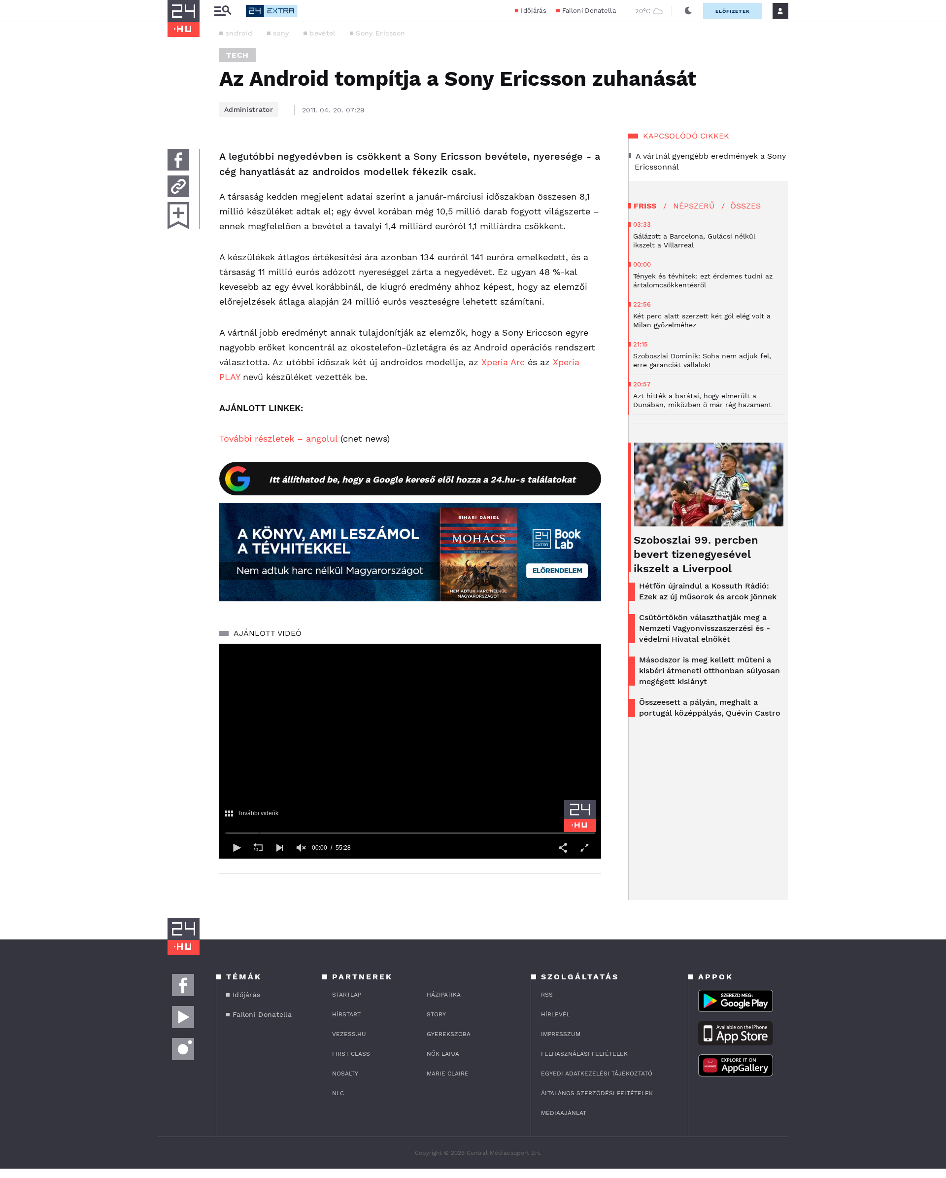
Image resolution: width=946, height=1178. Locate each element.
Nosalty (345, 1073)
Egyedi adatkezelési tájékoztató (596, 1073)
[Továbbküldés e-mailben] (178, 186)
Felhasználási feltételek (584, 1053)
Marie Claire (448, 1073)
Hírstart (346, 1014)
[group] (301, 848)
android (238, 33)
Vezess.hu (349, 1034)
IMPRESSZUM (560, 1034)
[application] (410, 751)
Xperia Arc (503, 362)
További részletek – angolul (278, 438)
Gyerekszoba (449, 1034)
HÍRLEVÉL (555, 1014)
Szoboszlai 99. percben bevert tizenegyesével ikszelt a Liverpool (696, 554)
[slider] (410, 833)
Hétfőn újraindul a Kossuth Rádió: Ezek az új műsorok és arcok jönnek (708, 591)
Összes (745, 205)
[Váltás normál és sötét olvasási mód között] (688, 11)
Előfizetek (732, 11)
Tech (237, 55)
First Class (351, 1053)
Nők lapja (443, 1053)
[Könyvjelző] (178, 215)
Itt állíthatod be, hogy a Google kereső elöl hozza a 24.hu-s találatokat (422, 479)
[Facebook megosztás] (178, 160)
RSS (547, 994)
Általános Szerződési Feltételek (597, 1093)
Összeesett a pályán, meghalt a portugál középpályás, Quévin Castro (709, 707)
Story (436, 1014)
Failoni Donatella (589, 10)
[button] (236, 848)
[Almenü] (222, 11)
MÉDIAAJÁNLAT (563, 1112)
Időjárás (533, 10)
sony (281, 33)
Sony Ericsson (380, 33)
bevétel (322, 33)
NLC (338, 1093)
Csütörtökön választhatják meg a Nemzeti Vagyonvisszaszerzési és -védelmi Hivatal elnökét (704, 628)
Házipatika (444, 994)
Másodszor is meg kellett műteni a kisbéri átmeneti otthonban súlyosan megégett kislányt (709, 670)
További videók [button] (258, 813)
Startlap (346, 994)
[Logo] (580, 816)
